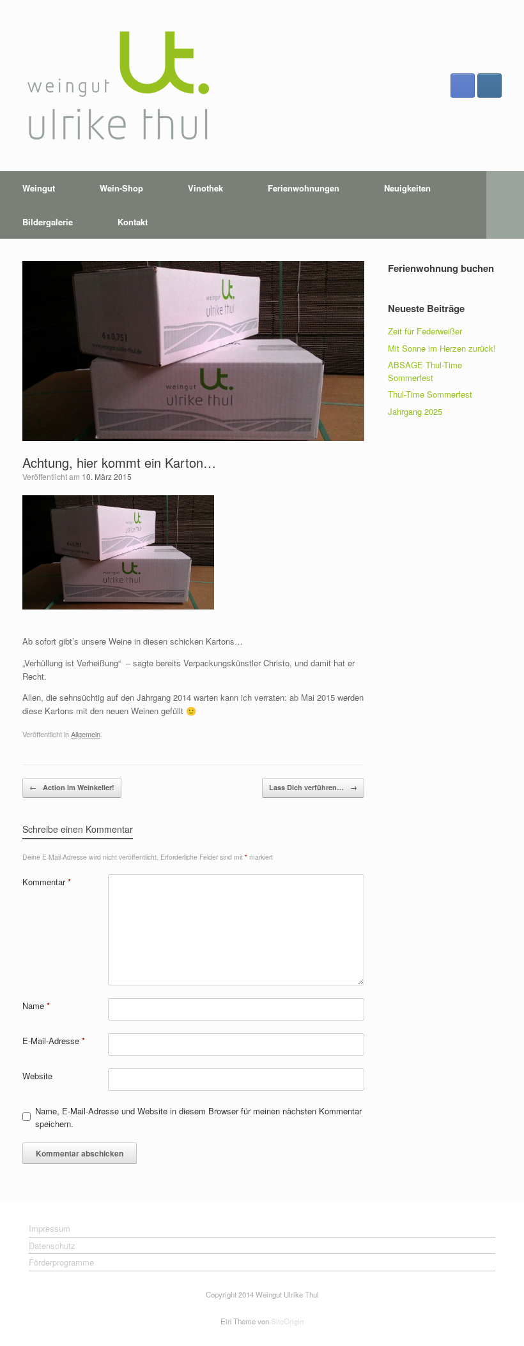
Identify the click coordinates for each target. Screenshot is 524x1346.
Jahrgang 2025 (415, 411)
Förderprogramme (61, 1262)
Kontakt (133, 222)
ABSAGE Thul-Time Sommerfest (425, 371)
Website (37, 1076)
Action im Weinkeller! (71, 787)
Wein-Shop (121, 188)
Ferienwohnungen (303, 188)
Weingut (38, 188)
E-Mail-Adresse (53, 1041)
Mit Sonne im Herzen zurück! (442, 348)
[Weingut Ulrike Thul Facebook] (463, 85)
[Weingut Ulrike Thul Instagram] (489, 85)
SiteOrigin (287, 1321)
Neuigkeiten (407, 188)
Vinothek (205, 188)
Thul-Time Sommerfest (430, 394)
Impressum (49, 1228)
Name (36, 1005)
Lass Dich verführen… (313, 787)
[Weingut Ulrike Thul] (118, 85)
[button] (505, 205)
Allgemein (85, 734)
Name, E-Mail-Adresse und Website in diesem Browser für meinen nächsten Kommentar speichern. (198, 1117)
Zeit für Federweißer (425, 331)
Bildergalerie (47, 222)
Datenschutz (52, 1245)
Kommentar (46, 882)
